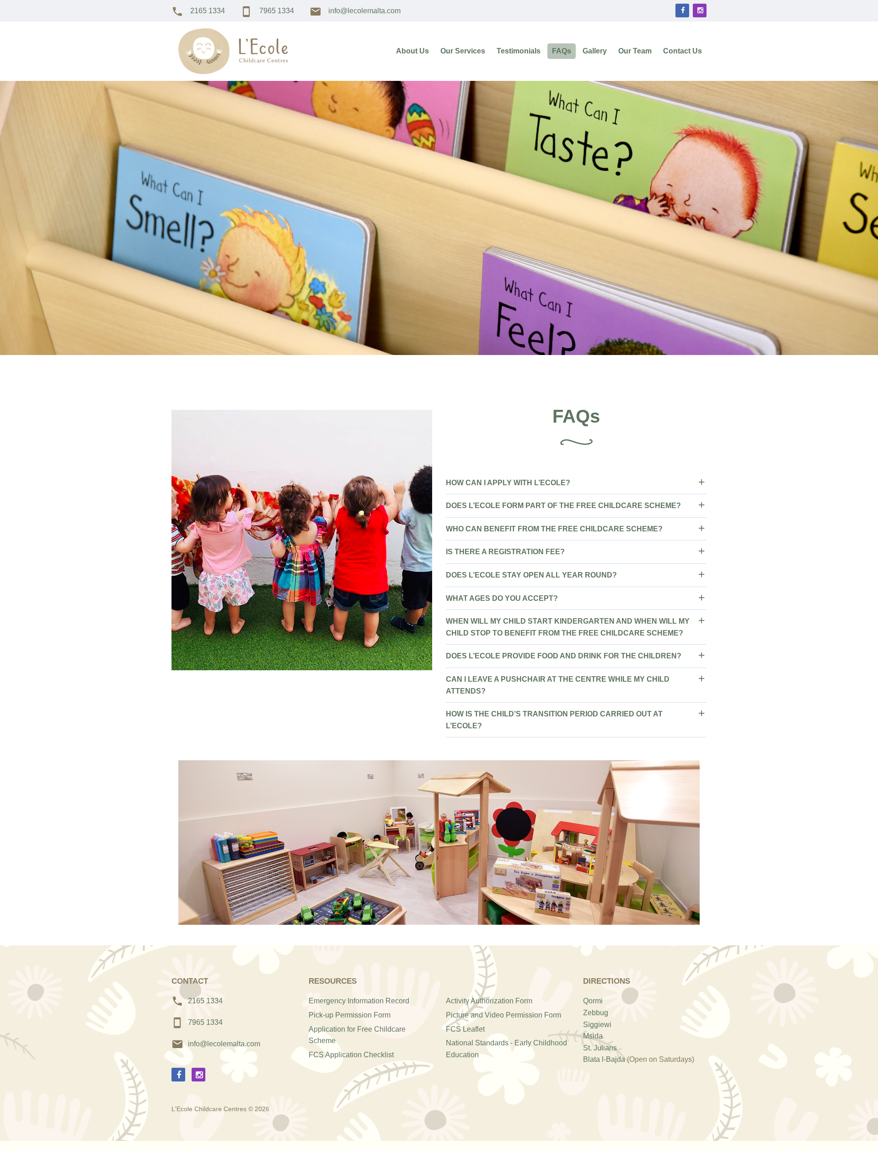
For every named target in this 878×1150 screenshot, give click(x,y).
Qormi (593, 1001)
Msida (593, 1036)
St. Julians (600, 1048)
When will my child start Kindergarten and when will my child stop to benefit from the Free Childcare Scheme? (568, 627)
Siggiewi (597, 1024)
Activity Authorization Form (489, 1001)
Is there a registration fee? (505, 552)
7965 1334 (276, 11)
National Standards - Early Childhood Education (506, 1049)
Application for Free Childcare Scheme (357, 1035)
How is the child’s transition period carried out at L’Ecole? (554, 720)
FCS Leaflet (465, 1029)
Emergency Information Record (359, 1001)
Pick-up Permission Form (350, 1015)
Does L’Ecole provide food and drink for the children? (563, 656)
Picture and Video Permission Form (503, 1015)
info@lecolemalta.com (364, 11)
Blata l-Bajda (604, 1059)
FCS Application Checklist (351, 1055)
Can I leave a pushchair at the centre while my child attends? (557, 685)
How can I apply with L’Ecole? (508, 483)
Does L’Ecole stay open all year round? (531, 575)
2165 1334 (207, 11)
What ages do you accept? (502, 598)
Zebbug (595, 1013)
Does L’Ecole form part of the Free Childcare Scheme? (563, 505)
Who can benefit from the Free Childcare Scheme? (554, 529)
